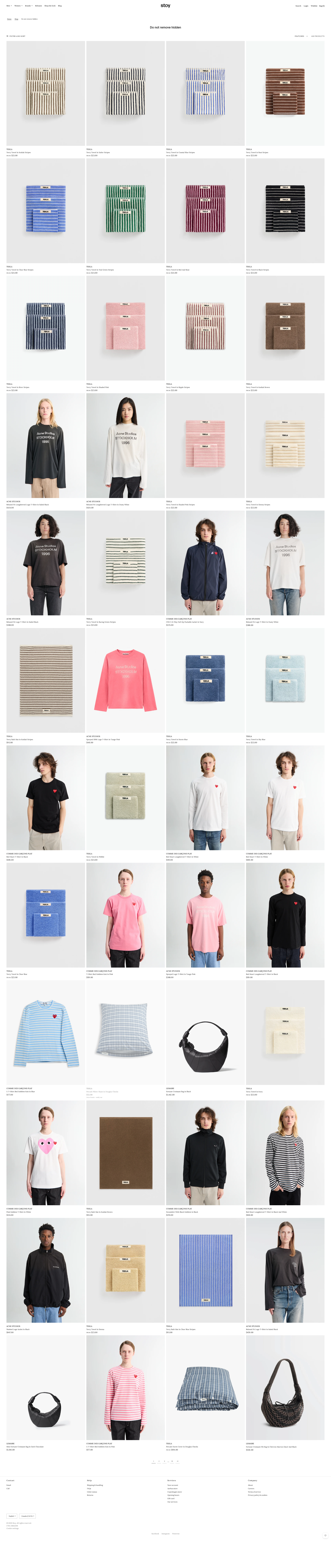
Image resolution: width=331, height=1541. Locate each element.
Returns (90, 1495)
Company (252, 1480)
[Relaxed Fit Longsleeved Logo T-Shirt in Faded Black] (45, 445)
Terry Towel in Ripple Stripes (178, 387)
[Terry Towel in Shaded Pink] (125, 328)
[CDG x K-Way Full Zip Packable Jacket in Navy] (205, 563)
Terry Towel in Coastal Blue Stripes (180, 152)
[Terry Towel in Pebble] (125, 797)
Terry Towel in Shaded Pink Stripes (180, 505)
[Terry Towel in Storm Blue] (205, 680)
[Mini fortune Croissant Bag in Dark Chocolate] (45, 1387)
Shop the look (49, 6)
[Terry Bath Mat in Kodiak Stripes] (45, 680)
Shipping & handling (95, 1485)
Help (89, 1480)
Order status (92, 1492)
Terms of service (254, 1492)
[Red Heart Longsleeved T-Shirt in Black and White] (285, 1152)
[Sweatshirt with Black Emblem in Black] (205, 1152)
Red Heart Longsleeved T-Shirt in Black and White (266, 1212)
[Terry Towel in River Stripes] (45, 328)
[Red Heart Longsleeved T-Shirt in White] (205, 797)
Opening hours (173, 1495)
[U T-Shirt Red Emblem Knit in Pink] (125, 1387)
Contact (10, 1480)
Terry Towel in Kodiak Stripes (18, 152)
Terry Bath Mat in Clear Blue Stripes (180, 1329)
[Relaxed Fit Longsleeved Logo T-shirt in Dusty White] (125, 445)
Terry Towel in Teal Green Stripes (100, 270)
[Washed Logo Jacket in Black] (45, 1270)
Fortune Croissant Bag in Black (178, 1091)
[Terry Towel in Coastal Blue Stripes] (205, 93)
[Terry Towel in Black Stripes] (285, 210)
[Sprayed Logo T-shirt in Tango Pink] (205, 915)
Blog (60, 6)
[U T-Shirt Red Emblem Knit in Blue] (45, 1032)
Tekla (9, 149)
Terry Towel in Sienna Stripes (258, 505)
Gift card (170, 1498)
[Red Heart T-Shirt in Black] (45, 797)
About (250, 1485)
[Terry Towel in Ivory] (285, 1032)
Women (17, 6)
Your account (172, 1485)
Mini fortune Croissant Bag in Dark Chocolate (25, 1447)
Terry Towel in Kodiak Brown (258, 387)
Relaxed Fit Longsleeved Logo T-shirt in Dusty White (107, 505)
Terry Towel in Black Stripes (257, 270)
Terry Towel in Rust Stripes (257, 152)
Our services (172, 1502)
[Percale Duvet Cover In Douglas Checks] (205, 1387)
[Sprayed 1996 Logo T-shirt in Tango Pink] (125, 680)
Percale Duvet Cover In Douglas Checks (182, 1447)
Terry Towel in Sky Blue (255, 739)
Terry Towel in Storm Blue (177, 739)
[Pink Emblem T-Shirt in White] (45, 1152)
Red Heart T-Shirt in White (257, 857)
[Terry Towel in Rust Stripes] (285, 93)
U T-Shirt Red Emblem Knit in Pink (100, 1447)
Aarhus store (172, 1488)
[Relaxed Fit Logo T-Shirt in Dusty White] (285, 563)
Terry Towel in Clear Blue (16, 974)
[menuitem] (9, 6)
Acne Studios (13, 501)
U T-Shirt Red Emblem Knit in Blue (20, 1091)
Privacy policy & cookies (257, 1495)
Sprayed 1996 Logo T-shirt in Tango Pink (103, 739)
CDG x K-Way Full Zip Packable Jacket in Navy (185, 622)
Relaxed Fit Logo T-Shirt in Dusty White (262, 622)
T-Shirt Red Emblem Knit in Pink (99, 974)
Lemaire (170, 1088)
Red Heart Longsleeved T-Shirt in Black (262, 974)
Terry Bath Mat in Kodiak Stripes (19, 739)
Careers (251, 1488)
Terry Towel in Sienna (95, 1329)
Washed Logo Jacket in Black (17, 1329)
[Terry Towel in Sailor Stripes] (125, 93)
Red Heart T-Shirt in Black (17, 857)
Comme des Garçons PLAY (179, 619)
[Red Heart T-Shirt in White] (285, 797)
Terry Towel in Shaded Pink (97, 387)
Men (8, 6)
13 (172, 1461)
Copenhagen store (174, 1492)
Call (8, 1488)
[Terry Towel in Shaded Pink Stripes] (205, 445)
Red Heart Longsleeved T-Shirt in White (182, 857)
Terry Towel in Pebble (95, 857)
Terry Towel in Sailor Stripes (98, 152)
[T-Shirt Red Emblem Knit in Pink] (125, 915)
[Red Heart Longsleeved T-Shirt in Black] (285, 915)
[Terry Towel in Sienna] (125, 1270)
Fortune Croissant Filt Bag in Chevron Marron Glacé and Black (271, 1447)
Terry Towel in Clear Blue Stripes (19, 270)
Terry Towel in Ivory (254, 1092)
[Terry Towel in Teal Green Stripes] (125, 210)
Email (8, 1485)
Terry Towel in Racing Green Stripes (101, 622)
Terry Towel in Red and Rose (177, 270)
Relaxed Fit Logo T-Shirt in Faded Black (22, 622)
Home (9, 19)
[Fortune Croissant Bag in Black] (205, 1032)
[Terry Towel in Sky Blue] (285, 680)
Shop (16, 19)
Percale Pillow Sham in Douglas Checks (102, 1092)
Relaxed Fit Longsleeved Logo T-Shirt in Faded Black (27, 505)
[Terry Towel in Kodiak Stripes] (45, 93)
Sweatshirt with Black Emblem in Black (182, 1212)
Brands (28, 6)
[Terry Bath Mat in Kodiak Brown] (125, 1152)
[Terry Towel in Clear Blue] (45, 915)
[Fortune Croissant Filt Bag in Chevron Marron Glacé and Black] (285, 1387)
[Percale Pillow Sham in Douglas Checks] (125, 1032)
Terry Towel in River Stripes (17, 387)
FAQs (89, 1488)
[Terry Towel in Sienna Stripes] (285, 445)
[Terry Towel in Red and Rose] (205, 210)
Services (171, 1480)
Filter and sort (17, 36)
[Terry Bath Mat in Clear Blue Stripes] (205, 1270)
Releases (38, 6)
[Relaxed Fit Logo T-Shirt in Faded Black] (45, 563)
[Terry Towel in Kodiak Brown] (285, 328)
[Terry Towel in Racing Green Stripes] (125, 563)
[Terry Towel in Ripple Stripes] (205, 328)
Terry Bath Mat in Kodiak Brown (99, 1212)
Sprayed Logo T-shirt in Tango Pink (180, 974)
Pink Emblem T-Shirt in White (18, 1212)
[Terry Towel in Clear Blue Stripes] (45, 210)
